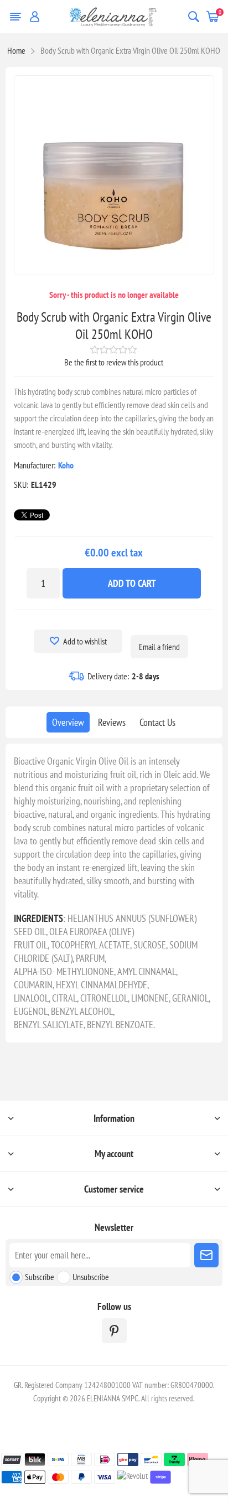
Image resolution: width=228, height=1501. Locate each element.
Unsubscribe (90, 1276)
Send (206, 1255)
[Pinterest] (114, 1330)
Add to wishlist (85, 641)
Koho (66, 465)
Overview (68, 722)
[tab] (68, 722)
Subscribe (39, 1276)
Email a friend (159, 646)
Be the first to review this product (113, 362)
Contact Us (157, 722)
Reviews (112, 722)
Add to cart (132, 583)
